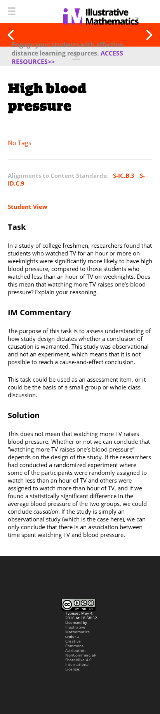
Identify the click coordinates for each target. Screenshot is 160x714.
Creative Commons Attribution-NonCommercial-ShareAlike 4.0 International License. (80, 655)
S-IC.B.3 (123, 175)
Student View (27, 206)
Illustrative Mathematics (77, 629)
